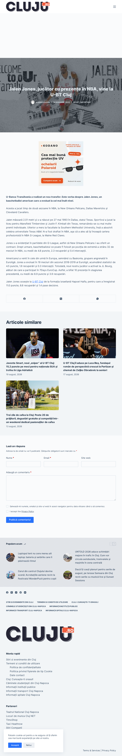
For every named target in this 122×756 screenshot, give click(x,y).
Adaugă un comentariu (18, 472)
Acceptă (15, 745)
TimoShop (12, 719)
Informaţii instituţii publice (64, 606)
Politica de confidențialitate (25, 667)
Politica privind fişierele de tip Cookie (31, 671)
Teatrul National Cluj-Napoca (22, 711)
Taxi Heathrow (14, 723)
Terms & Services (91, 750)
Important (85, 102)
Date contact (17, 675)
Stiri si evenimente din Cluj (19, 602)
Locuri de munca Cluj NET (20, 715)
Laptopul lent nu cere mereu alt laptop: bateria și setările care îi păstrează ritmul (35, 557)
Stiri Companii (14, 727)
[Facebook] (24, 299)
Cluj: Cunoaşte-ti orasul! (85, 602)
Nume (10, 457)
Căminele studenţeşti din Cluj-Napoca (26, 606)
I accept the (22, 511)
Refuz (29, 745)
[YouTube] (25, 592)
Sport (76, 102)
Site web (85, 457)
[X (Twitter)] (61, 299)
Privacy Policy (27, 511)
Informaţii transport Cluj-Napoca (24, 610)
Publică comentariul (20, 519)
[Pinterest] (20, 592)
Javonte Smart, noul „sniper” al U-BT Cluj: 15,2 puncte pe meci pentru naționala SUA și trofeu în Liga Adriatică (31, 366)
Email (47, 457)
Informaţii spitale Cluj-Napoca (62, 610)
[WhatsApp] (97, 299)
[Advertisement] (61, 35)
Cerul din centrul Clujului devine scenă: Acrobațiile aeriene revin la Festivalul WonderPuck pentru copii (37, 575)
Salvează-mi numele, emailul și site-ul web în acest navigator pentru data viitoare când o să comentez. (57, 506)
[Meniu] (114, 6)
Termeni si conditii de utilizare (52, 602)
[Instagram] (16, 592)
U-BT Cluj (37, 281)
